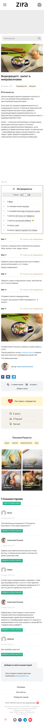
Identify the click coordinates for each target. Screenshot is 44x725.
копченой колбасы (23, 220)
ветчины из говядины (24, 216)
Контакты (21, 692)
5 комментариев (17, 384)
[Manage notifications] (5, 719)
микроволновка (26, 443)
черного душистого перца (26, 230)
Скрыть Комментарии (12, 503)
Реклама (21, 687)
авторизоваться (22, 676)
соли (17, 225)
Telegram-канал (22, 388)
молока (26, 206)
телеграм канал (27, 352)
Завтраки (32, 86)
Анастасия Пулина (25, 366)
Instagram (33, 384)
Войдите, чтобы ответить (12, 530)
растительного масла (31, 211)
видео (7, 443)
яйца (11, 201)
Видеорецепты (21, 86)
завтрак (15, 443)
